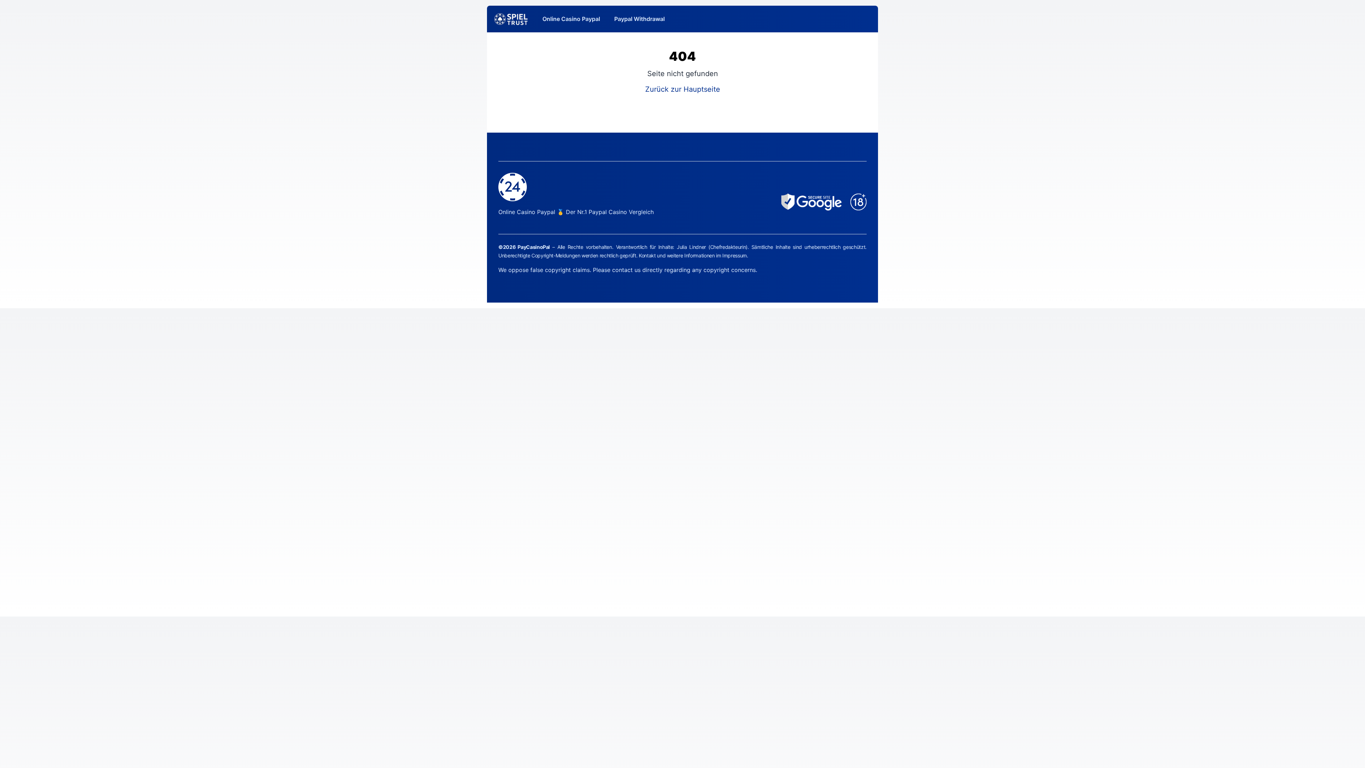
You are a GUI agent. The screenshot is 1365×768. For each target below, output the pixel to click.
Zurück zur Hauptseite (682, 89)
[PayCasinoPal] (511, 19)
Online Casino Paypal (571, 18)
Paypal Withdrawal (639, 18)
